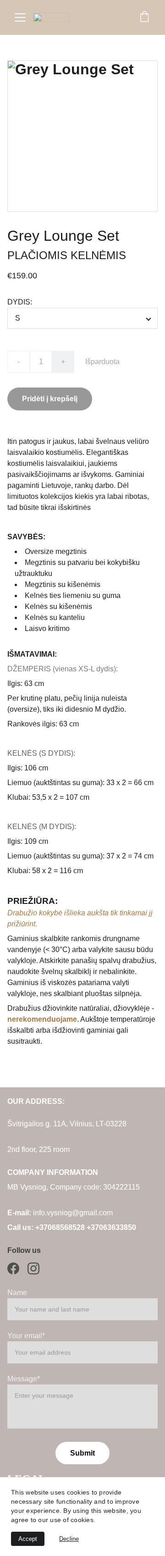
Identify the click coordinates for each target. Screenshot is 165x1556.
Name (17, 1292)
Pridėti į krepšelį (49, 399)
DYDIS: (19, 302)
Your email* (26, 1336)
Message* (23, 1379)
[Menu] (20, 17)
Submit (82, 1453)
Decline (69, 1538)
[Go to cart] (144, 17)
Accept (27, 1538)
